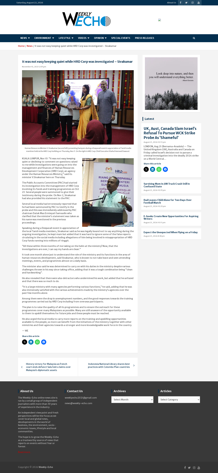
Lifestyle (65, 38)
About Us (171, 2)
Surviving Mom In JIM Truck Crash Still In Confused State (167, 185)
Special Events (120, 38)
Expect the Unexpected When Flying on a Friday (171, 232)
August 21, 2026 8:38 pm (154, 236)
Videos (82, 38)
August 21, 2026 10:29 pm (155, 206)
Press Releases (144, 38)
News (23, 38)
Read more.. (24, 452)
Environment (42, 38)
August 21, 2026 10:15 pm (154, 222)
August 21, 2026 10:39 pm (155, 190)
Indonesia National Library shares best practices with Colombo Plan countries (109, 366)
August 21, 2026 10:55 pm (155, 142)
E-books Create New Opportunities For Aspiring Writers (171, 217)
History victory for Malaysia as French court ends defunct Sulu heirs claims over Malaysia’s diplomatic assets (48, 367)
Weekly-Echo (46, 467)
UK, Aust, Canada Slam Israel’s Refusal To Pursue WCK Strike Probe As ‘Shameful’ (170, 133)
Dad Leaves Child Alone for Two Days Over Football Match (168, 201)
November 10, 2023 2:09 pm (34, 67)
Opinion (99, 38)
